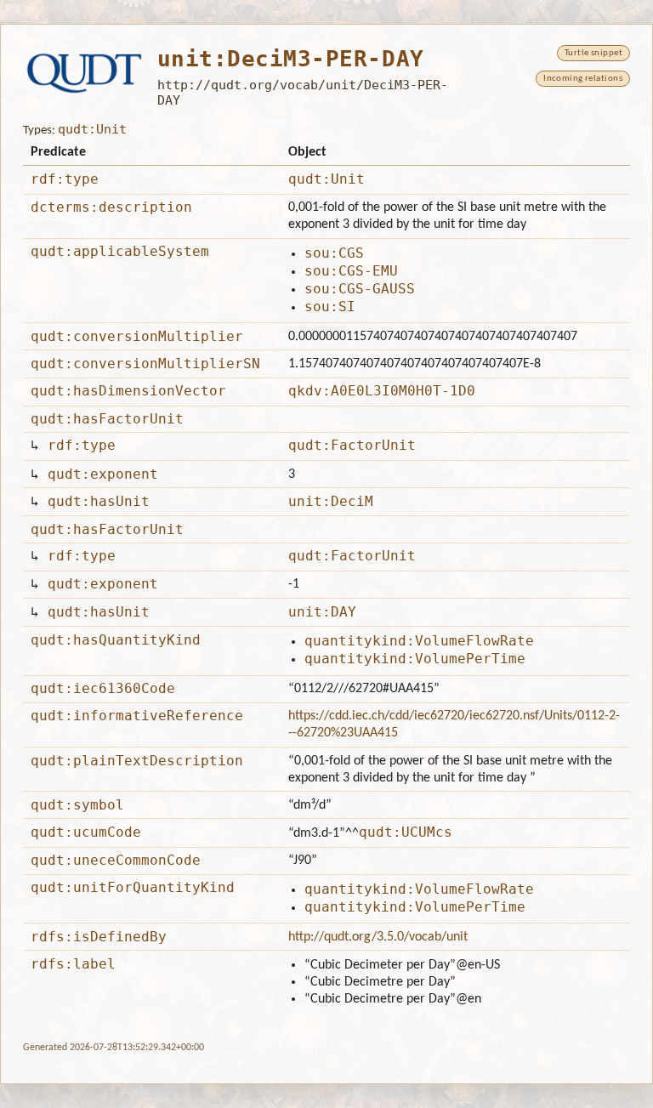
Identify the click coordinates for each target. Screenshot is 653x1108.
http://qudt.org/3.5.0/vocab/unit (378, 937)
